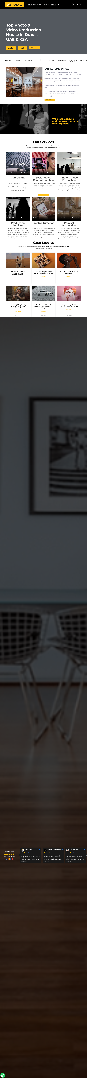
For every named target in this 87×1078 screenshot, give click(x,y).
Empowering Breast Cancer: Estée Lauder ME (69, 305)
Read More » (18, 278)
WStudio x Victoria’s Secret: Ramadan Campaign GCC (18, 273)
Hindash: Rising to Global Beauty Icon (69, 272)
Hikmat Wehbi (48, 80)
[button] (20, 855)
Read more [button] (24, 861)
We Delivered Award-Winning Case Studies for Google (43, 306)
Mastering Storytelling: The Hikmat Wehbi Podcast (18, 306)
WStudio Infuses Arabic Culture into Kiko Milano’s (43, 272)
